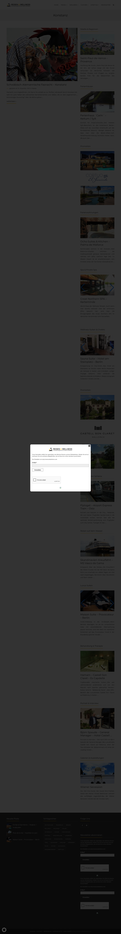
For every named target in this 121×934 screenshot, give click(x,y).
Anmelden (37, 470)
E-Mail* (34, 462)
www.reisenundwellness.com (49, 459)
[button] (4, 930)
